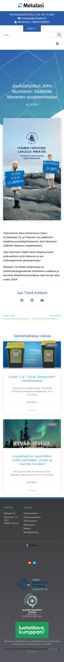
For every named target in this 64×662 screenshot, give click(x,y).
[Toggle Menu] (48, 43)
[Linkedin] (34, 563)
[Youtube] (30, 563)
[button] (21, 300)
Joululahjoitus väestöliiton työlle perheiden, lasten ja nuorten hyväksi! (32, 460)
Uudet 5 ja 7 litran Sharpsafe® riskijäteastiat (32, 379)
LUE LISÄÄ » (32, 402)
